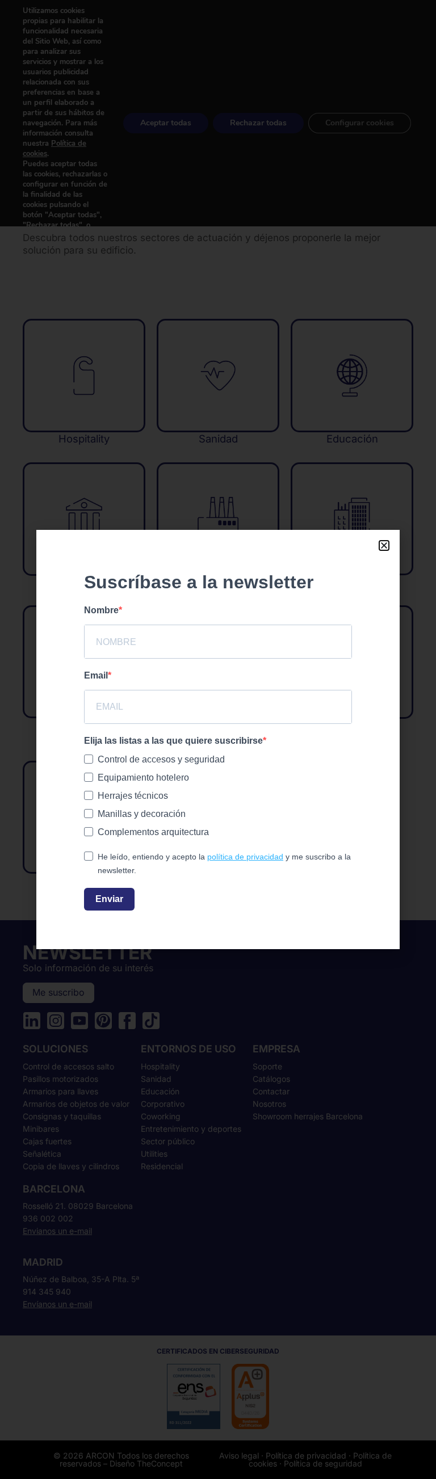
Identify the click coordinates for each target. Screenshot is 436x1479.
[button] (384, 545)
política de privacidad (245, 856)
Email (96, 675)
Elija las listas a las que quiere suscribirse (173, 740)
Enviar (109, 899)
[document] (218, 739)
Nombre (101, 610)
